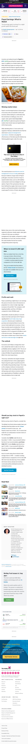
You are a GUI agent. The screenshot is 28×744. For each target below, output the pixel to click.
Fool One (17, 691)
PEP (3, 61)
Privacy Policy (4, 728)
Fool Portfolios (18, 689)
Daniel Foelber (18, 512)
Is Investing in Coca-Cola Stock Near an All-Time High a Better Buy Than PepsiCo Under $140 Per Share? (17, 515)
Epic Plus (17, 687)
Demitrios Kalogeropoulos (6, 564)
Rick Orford (17, 491)
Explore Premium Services (14, 16)
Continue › (9, 600)
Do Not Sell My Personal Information (9, 741)
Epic (16, 685)
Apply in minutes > (14, 164)
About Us (3, 681)
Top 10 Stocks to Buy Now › (15, 5)
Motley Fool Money (19, 693)
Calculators (15, 703)
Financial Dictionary (16, 705)
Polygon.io (16, 676)
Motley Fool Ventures (6, 714)
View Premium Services (11, 656)
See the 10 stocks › (9, 470)
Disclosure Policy (5, 730)
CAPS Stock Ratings (17, 699)
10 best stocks (11, 267)
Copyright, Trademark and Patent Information (11, 736)
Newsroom (4, 687)
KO (3, 121)
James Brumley (18, 496)
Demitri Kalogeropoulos (8, 29)
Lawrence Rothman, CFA (20, 485)
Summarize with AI (8, 36)
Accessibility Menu (14, 0)
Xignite (11, 676)
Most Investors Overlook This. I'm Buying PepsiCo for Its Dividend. (17, 493)
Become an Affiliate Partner (7, 718)
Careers (3, 683)
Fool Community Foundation (7, 716)
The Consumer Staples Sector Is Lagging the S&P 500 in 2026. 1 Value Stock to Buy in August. (17, 488)
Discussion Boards (16, 701)
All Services (17, 681)
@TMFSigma (16, 556)
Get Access (4, 621)
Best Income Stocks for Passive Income (17, 510)
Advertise (4, 691)
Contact (3, 689)
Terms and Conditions (6, 738)
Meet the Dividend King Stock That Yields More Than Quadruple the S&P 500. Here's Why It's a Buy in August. (17, 505)
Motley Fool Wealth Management (8, 712)
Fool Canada (4, 701)
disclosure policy (8, 566)
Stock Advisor (18, 683)
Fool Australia (4, 699)
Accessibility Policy (5, 733)
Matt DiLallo (17, 508)
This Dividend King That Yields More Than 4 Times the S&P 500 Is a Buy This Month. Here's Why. (17, 499)
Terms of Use (4, 725)
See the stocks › (10, 275)
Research (3, 685)
